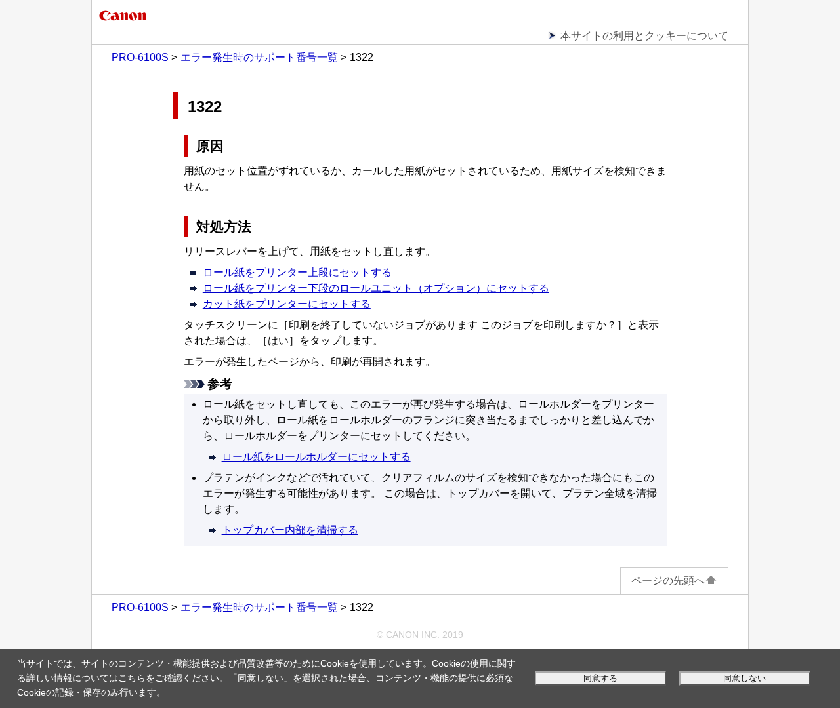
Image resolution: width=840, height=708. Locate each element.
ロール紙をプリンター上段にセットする (297, 272)
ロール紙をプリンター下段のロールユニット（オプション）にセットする (376, 288)
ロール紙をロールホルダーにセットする (316, 456)
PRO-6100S (140, 57)
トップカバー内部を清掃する (290, 530)
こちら (132, 678)
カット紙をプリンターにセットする (287, 303)
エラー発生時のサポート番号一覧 (259, 57)
